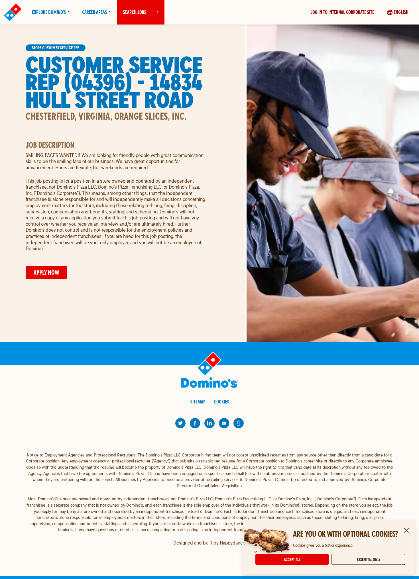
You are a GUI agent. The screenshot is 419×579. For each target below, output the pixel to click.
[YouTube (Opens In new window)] (224, 423)
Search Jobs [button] (134, 12)
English (401, 12)
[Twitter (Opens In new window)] (180, 423)
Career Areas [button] (94, 12)
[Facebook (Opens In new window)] (195, 423)
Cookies (221, 402)
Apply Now (46, 272)
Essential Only (368, 559)
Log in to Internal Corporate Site (342, 12)
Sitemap (198, 402)
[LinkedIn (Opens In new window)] (209, 423)
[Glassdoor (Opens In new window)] (238, 423)
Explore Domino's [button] (49, 12)
